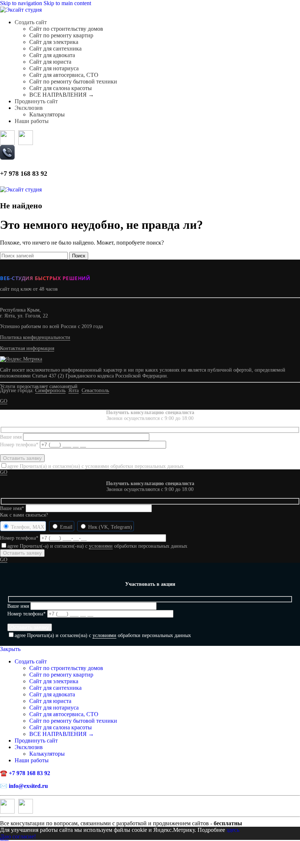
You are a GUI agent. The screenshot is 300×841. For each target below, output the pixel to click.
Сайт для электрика (53, 42)
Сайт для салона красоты (60, 88)
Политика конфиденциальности (35, 337)
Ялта (73, 390)
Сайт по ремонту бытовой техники (73, 81)
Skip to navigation (22, 3)
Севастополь (95, 390)
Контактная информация (27, 348)
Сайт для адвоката (52, 55)
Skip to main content (67, 3)
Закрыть (10, 649)
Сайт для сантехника (55, 48)
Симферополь (50, 390)
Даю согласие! (18, 836)
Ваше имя (11, 437)
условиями (97, 466)
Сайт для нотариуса (54, 68)
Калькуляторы (47, 114)
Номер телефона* (20, 444)
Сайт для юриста (50, 62)
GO (3, 401)
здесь (232, 830)
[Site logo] (21, 10)
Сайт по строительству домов (66, 29)
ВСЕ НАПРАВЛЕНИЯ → (61, 95)
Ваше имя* (13, 508)
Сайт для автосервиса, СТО (63, 75)
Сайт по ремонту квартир (61, 35)
